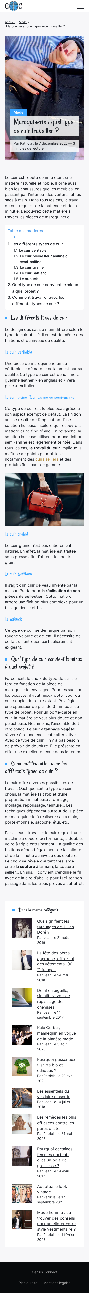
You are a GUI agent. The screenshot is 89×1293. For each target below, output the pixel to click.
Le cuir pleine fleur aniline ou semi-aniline (45, 259)
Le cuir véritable (32, 250)
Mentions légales (57, 1283)
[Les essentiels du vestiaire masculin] (22, 1098)
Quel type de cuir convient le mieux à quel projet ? (45, 288)
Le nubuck (29, 279)
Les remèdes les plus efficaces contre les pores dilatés (56, 1123)
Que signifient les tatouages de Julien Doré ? (55, 927)
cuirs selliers (46, 459)
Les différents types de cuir (37, 243)
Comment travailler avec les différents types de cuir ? (38, 300)
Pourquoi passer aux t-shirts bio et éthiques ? (56, 1065)
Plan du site (28, 1283)
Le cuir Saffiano (33, 273)
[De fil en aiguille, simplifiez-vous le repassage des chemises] (22, 997)
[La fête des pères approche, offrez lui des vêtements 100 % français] (22, 960)
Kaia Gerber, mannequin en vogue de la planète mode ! (56, 1033)
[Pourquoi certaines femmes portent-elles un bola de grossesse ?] (22, 1156)
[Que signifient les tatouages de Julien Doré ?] (22, 928)
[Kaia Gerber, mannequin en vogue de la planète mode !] (22, 1035)
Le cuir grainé (32, 267)
